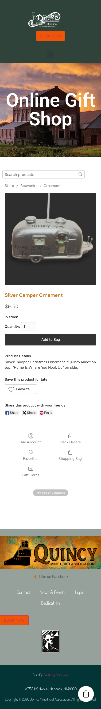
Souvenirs (28, 185)
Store (9, 185)
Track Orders (70, 442)
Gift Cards (30, 475)
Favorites (31, 458)
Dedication (50, 603)
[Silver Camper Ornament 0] (50, 239)
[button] (50, 54)
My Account (31, 442)
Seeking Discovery (56, 675)
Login (80, 592)
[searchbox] (43, 174)
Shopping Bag (70, 458)
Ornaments (53, 185)
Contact (23, 592)
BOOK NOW (50, 36)
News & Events (53, 592)
